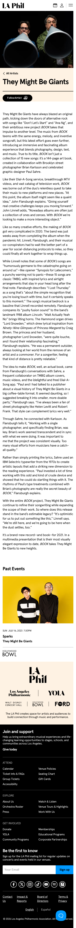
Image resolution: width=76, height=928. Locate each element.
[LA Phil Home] (13, 5)
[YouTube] (46, 884)
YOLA (6, 834)
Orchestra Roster (13, 807)
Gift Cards (45, 779)
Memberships (47, 829)
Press (6, 812)
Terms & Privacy (63, 899)
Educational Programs (52, 834)
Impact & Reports (22, 899)
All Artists (12, 73)
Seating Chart (47, 774)
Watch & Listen (48, 801)
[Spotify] (54, 884)
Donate (7, 829)
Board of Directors (42, 899)
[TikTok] (38, 884)
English (29, 909)
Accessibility (10, 784)
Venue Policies (47, 769)
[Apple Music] (62, 884)
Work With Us (47, 812)
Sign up (65, 869)
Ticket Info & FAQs (13, 774)
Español (45, 909)
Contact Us (8, 899)
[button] (70, 5)
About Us (8, 801)
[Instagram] (30, 884)
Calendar (8, 769)
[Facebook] (13, 884)
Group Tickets (11, 779)
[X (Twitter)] (22, 884)
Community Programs (16, 839)
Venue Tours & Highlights (53, 807)
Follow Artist (14, 98)
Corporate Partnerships (53, 839)
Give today (10, 749)
